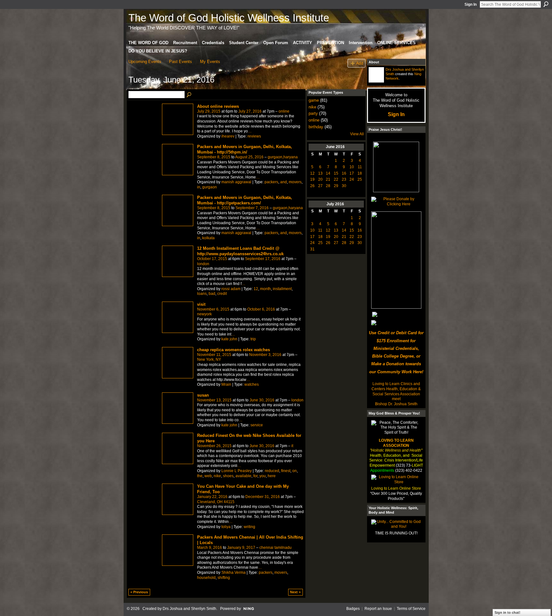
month (265, 289)
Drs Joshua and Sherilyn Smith (189, 608)
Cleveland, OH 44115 (215, 502)
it (292, 446)
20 (320, 179)
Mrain (226, 384)
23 (344, 179)
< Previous (139, 592)
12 (256, 289)
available (243, 476)
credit (222, 293)
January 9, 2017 (241, 547)
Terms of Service (411, 608)
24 (351, 179)
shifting (224, 577)
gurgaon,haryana (283, 157)
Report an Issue (378, 608)
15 (336, 173)
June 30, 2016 (261, 400)
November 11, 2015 (214, 354)
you (262, 476)
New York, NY (209, 359)
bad (212, 293)
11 (360, 167)
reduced (272, 471)
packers (271, 182)
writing (249, 527)
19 (312, 179)
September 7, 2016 (252, 208)
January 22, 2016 (212, 496)
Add (359, 63)
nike (217, 476)
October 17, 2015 (212, 259)
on (294, 471)
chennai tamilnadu (275, 547)
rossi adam (231, 289)
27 (320, 186)
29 (336, 186)
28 (328, 186)
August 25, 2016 (249, 157)
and (283, 182)
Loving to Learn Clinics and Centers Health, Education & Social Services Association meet (396, 391)
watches (251, 384)
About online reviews (218, 106)
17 (351, 173)
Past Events (180, 61)
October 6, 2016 (261, 309)
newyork (204, 314)
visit (201, 304)
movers (295, 182)
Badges (353, 608)
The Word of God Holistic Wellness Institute (228, 18)
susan (203, 395)
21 (328, 179)
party (313, 113)
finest (285, 471)
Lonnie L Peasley (236, 471)
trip (253, 339)
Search (545, 4)
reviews (254, 136)
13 (320, 173)
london (203, 264)
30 (344, 186)
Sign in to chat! (507, 612)
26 (312, 186)
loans (202, 293)
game (314, 100)
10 (351, 167)
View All (357, 134)
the (200, 476)
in (198, 187)
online (284, 111)
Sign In (470, 4)
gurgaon (209, 187)
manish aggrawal (236, 182)
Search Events (189, 95)
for (255, 476)
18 (359, 173)
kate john (229, 339)
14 (328, 173)
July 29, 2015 (208, 111)
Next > (295, 592)
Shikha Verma (233, 572)
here (272, 476)
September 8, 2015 (213, 157)
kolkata (208, 238)
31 (312, 249)
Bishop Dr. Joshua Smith (396, 404)
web (208, 476)
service (256, 425)
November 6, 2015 (213, 309)
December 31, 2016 (262, 496)
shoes (228, 476)
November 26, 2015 (214, 446)
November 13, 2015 (214, 400)
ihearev (227, 136)
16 (344, 173)
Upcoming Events (144, 61)
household (206, 577)
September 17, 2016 (262, 259)
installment (282, 289)
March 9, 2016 (209, 547)
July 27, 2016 (250, 111)
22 (336, 179)
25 (359, 179)
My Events (210, 61)
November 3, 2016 (265, 354)
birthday (316, 126)
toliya (226, 527)
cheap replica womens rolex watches (233, 349)
